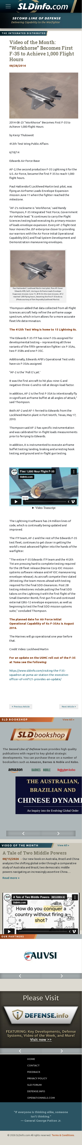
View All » (68, 719)
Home (31, 1058)
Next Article (68, 706)
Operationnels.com (41, 1097)
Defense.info (36, 1091)
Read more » (10, 877)
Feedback (33, 1071)
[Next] (58, 833)
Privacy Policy (37, 1078)
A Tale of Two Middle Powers (34, 853)
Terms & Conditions (63, 1135)
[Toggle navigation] (8, 6)
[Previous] (23, 833)
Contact (33, 1065)
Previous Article (22, 706)
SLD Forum (34, 1084)
